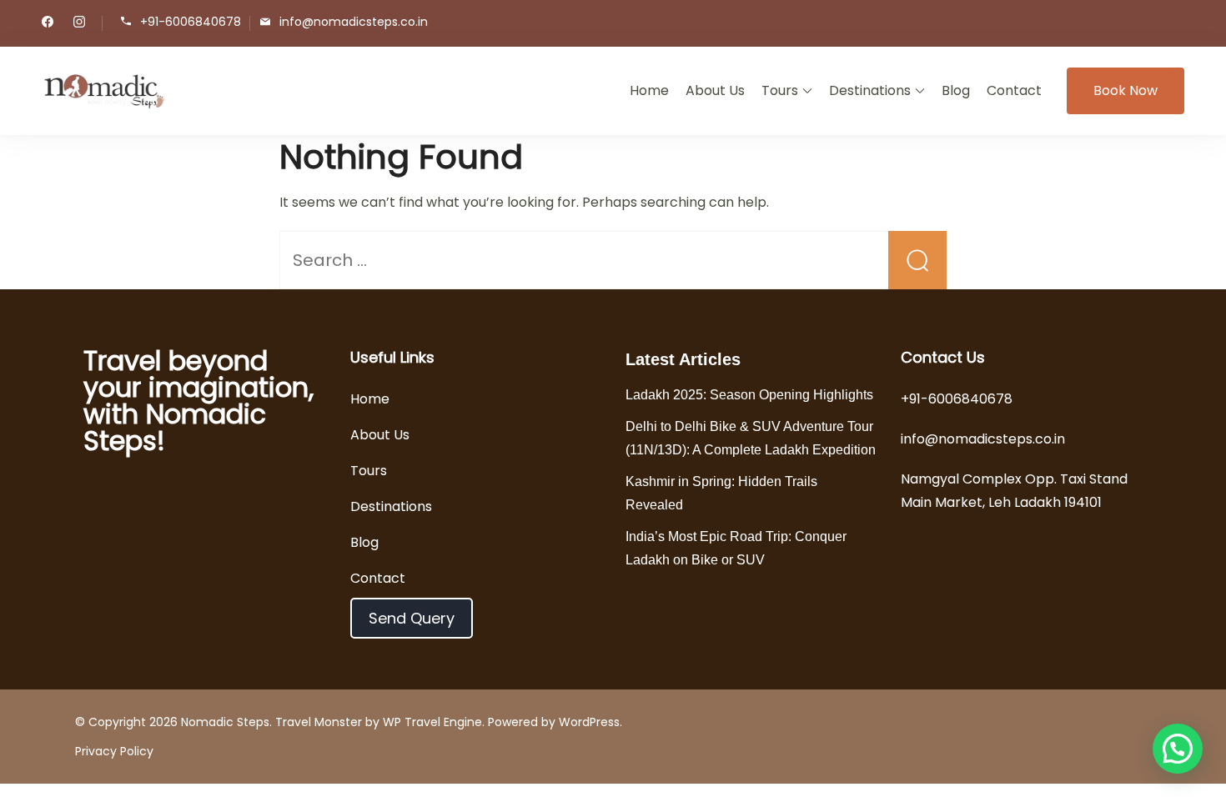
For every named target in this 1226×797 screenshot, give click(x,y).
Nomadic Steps (225, 722)
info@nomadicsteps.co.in (353, 22)
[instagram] (79, 23)
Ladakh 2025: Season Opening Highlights (749, 395)
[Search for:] (613, 261)
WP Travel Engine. (434, 722)
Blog (956, 90)
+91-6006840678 (190, 22)
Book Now (1125, 90)
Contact (1014, 90)
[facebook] (47, 23)
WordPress (589, 722)
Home (649, 90)
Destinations (870, 90)
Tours (779, 90)
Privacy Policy (114, 751)
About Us (715, 90)
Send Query (412, 618)
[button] (1178, 749)
